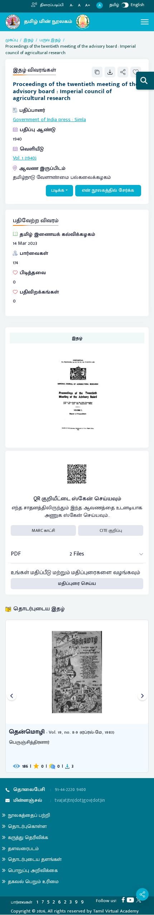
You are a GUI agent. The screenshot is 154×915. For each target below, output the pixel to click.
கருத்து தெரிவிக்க (28, 837)
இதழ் (29, 40)
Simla (80, 119)
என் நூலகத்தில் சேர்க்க (108, 190)
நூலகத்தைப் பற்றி (29, 815)
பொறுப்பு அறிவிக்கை (33, 870)
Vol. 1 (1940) (25, 158)
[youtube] (131, 900)
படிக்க (57, 190)
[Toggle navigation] (145, 22)
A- (71, 6)
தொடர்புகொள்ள (27, 826)
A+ (87, 6)
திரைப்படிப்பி (51, 5)
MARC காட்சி (43, 530)
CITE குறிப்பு (111, 530)
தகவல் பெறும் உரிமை (33, 881)
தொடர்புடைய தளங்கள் (35, 859)
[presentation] (11, 696)
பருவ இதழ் (50, 40)
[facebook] (124, 900)
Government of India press (42, 119)
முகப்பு (11, 40)
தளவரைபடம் (23, 848)
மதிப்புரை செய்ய (77, 583)
